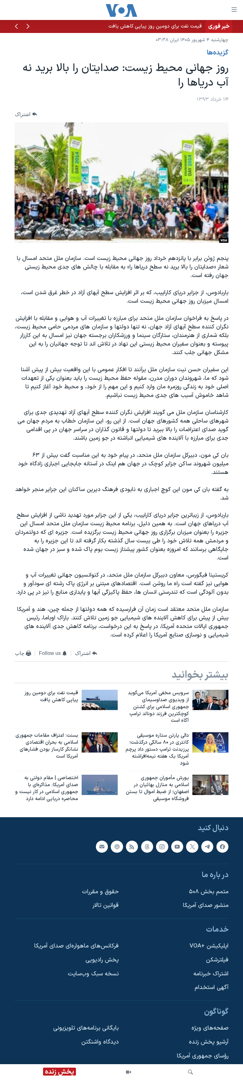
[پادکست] (117, 846)
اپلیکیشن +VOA (209, 946)
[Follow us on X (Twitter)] (192, 846)
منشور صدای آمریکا (205, 905)
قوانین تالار (105, 905)
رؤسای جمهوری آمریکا (202, 1056)
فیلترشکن (217, 960)
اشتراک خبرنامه (210, 974)
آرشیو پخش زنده (208, 1042)
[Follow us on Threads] (147, 846)
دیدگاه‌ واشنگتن (100, 1042)
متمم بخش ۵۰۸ (208, 891)
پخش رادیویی (102, 960)
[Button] (26, 114)
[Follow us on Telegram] (207, 846)
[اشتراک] (102, 846)
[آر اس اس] (132, 846)
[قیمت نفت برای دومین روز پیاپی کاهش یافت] (100, 700)
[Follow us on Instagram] (162, 846)
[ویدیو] (128, 1072)
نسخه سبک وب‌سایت (93, 974)
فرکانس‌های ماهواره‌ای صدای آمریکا (76, 946)
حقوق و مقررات (100, 891)
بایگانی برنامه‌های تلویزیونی (86, 1028)
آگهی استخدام (211, 987)
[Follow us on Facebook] (222, 846)
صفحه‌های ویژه (209, 1028)
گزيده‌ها (217, 53)
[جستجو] (190, 1072)
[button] (28, 27)
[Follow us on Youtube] (177, 846)
